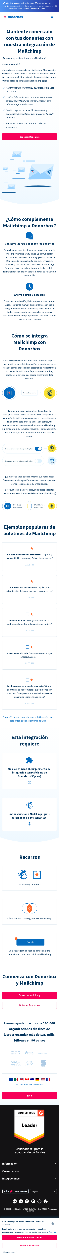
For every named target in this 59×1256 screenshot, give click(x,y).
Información (9, 1163)
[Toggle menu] (52, 17)
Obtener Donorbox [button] (29, 1005)
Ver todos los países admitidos (29, 1084)
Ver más (52, 1232)
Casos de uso (10, 1171)
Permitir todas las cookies (30, 1237)
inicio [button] (30, 1095)
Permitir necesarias (29, 1245)
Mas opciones (9, 1252)
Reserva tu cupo (38, 8)
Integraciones (11, 1178)
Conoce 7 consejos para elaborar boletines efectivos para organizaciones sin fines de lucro (28, 719)
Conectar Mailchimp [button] (30, 995)
